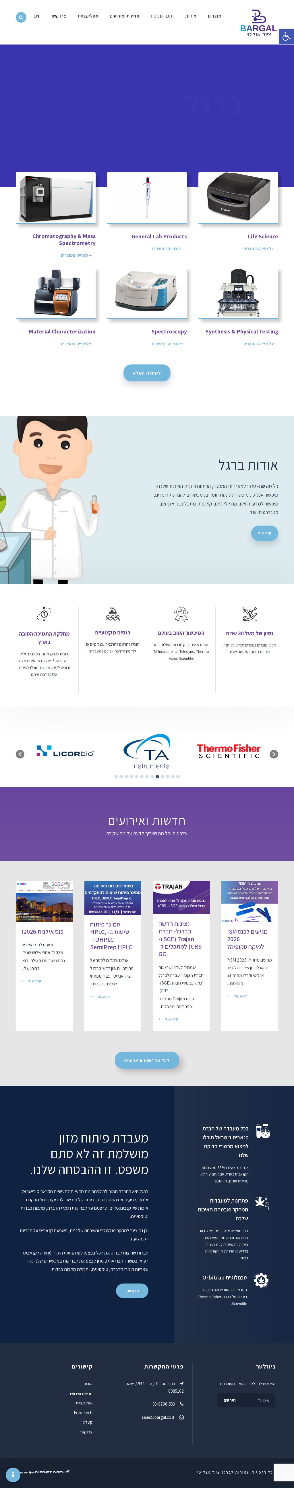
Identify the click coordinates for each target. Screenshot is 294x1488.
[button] (286, 36)
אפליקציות (88, 16)
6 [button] (152, 776)
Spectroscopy (169, 331)
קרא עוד (240, 996)
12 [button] (121, 776)
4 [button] (162, 776)
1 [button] (178, 776)
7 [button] (147, 776)
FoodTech (162, 16)
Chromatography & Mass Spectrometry (64, 239)
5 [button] (157, 776)
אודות (190, 16)
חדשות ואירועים (124, 16)
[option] (228, 751)
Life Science (263, 236)
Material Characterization (62, 331)
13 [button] (116, 776)
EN (36, 16)
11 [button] (126, 776)
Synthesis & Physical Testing (242, 331)
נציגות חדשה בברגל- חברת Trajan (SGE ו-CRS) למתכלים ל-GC (180, 939)
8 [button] (142, 776)
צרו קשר (58, 16)
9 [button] (136, 776)
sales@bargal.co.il (158, 1417)
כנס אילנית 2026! (42, 931)
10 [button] (131, 776)
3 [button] (167, 776)
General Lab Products (159, 236)
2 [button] (173, 776)
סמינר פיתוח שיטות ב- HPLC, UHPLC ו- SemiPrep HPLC (111, 935)
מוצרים (215, 16)
